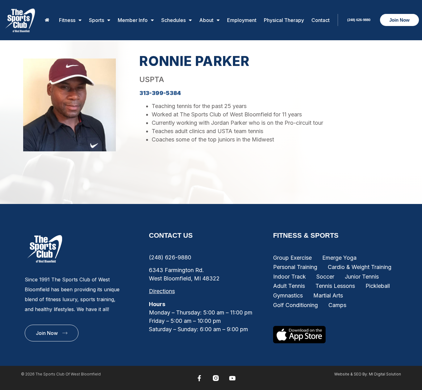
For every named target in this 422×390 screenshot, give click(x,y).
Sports (96, 20)
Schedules (173, 20)
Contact (320, 20)
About (206, 20)
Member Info (133, 20)
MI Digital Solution (385, 374)
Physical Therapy (284, 20)
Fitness (67, 20)
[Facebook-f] (199, 378)
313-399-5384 (160, 93)
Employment (241, 20)
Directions (162, 291)
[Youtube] (232, 378)
